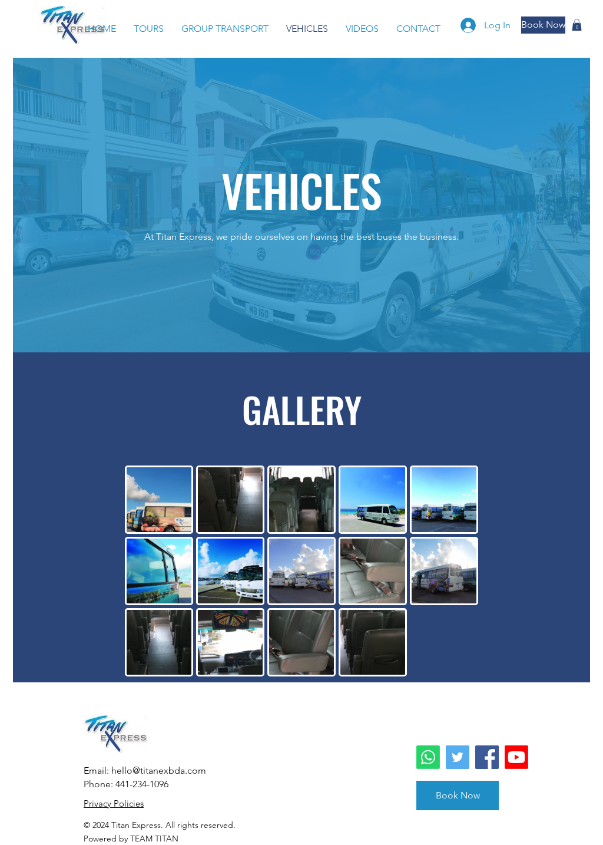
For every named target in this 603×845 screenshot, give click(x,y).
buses (390, 236)
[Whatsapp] (428, 757)
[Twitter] (457, 757)
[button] (577, 25)
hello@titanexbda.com (158, 770)
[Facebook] (487, 757)
